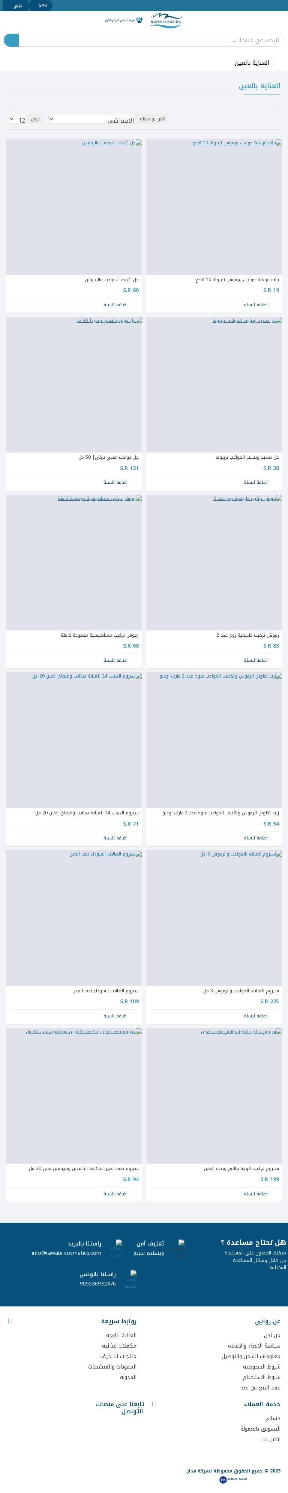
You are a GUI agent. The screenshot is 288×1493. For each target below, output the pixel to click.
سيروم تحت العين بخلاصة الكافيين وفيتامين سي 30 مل (84, 1169)
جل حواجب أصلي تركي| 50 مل (108, 458)
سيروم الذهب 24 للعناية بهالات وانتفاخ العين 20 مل (87, 813)
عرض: (35, 119)
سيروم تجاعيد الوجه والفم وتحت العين (241, 1169)
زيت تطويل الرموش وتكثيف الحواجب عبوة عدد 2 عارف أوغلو (220, 813)
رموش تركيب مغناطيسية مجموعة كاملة (100, 636)
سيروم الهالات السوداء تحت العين (105, 991)
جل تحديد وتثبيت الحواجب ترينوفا (247, 458)
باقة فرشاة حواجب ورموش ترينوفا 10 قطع (237, 280)
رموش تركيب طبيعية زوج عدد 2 (247, 636)
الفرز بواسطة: (152, 119)
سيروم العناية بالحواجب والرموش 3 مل (241, 991)
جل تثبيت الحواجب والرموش (112, 280)
